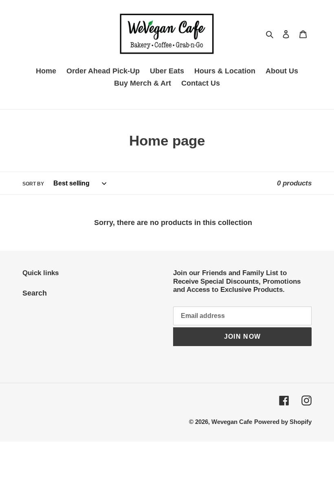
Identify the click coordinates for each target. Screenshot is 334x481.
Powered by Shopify (283, 421)
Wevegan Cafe (231, 421)
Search (34, 293)
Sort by (33, 184)
